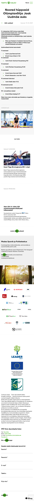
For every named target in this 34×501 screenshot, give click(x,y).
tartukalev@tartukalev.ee (13, 435)
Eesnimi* (4, 449)
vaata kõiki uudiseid (17, 231)
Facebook (4, 437)
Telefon (3, 473)
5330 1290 (8, 434)
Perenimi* (4, 457)
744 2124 (6, 432)
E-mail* (3, 465)
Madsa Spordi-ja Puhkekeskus (14, 241)
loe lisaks (4, 255)
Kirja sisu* (4, 481)
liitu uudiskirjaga (6, 440)
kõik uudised (9, 23)
